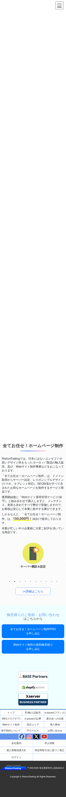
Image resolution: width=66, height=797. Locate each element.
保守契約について (11, 730)
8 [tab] (46, 581)
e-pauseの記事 (33, 718)
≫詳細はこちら (33, 591)
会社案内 (16, 743)
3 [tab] (20, 581)
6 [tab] (35, 581)
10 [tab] (57, 581)
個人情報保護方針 (16, 750)
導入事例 (55, 724)
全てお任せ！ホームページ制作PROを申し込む (33, 631)
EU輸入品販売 (33, 712)
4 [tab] (25, 581)
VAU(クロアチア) (11, 718)
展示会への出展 (55, 718)
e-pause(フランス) (55, 712)
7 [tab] (41, 581)
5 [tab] (30, 581)
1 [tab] (9, 581)
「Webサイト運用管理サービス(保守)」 (32, 499)
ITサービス (33, 730)
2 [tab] (14, 581)
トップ (11, 712)
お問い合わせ (55, 730)
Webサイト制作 (11, 724)
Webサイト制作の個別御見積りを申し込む (33, 647)
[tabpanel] (33, 557)
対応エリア (33, 724)
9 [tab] (51, 581)
